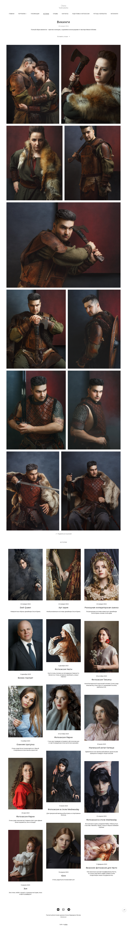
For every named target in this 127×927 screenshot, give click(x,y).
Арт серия (63, 607)
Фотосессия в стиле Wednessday (63, 809)
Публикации (35, 13)
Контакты (65, 13)
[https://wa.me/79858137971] (63, 909)
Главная (11, 13)
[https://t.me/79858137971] (68, 909)
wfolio (65, 924)
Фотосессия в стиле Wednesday (101, 819)
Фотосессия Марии (63, 737)
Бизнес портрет (25, 677)
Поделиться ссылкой (64, 534)
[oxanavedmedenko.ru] (63, 6)
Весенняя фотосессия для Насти (101, 867)
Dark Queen (25, 607)
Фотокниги (114, 13)
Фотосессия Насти (63, 669)
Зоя (25, 888)
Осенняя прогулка (25, 744)
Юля (63, 875)
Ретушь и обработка (100, 13)
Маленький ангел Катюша (101, 747)
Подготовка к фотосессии (80, 13)
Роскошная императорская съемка (101, 607)
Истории (46, 13)
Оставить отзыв (62, 36)
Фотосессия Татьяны (102, 679)
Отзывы (55, 13)
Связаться (63, 917)
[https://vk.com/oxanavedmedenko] (58, 909)
